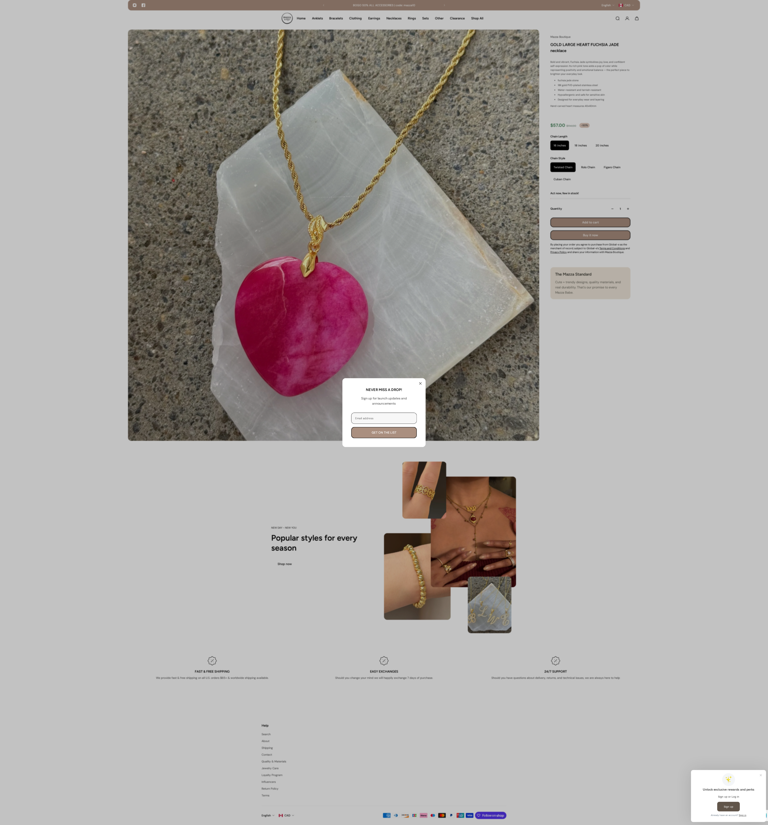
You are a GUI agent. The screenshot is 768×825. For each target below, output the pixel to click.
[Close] (420, 383)
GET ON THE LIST (384, 432)
